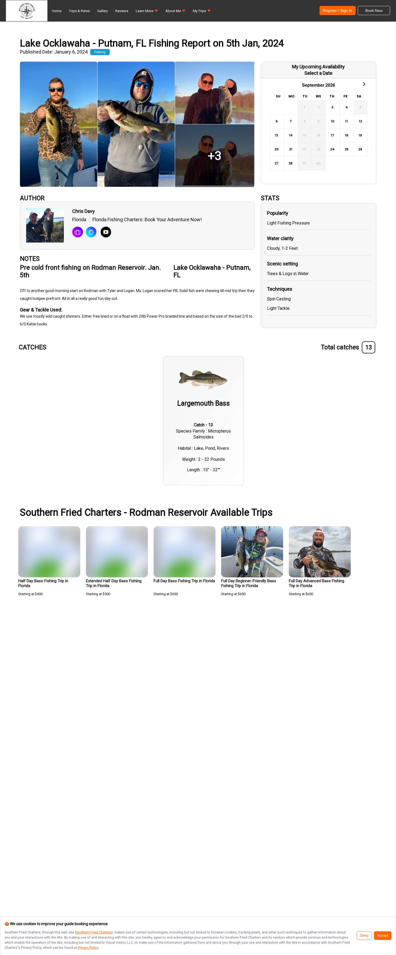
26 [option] (360, 149)
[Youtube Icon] (103, 232)
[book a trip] (77, 232)
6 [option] (277, 121)
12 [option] (360, 121)
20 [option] (277, 149)
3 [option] (332, 107)
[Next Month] (363, 83)
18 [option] (346, 135)
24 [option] (332, 149)
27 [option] (277, 163)
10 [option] (332, 121)
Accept (382, 936)
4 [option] (346, 107)
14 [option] (291, 135)
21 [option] (290, 149)
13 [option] (276, 135)
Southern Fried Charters (94, 932)
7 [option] (291, 121)
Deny (364, 936)
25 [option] (347, 149)
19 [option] (360, 135)
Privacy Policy (88, 948)
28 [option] (291, 163)
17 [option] (332, 135)
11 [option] (346, 121)
